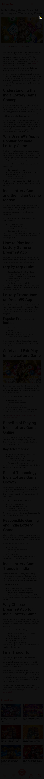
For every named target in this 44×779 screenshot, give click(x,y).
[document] (22, 389)
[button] (41, 17)
